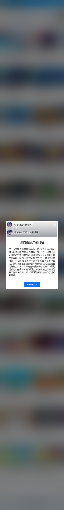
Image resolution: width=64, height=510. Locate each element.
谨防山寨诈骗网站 (32, 242)
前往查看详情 (32, 284)
